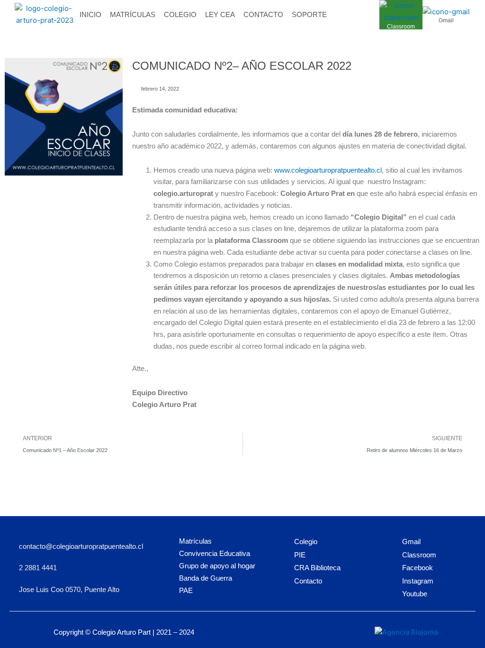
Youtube (414, 594)
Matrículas (132, 14)
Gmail (446, 20)
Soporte (309, 14)
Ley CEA (220, 14)
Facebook (417, 568)
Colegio (180, 14)
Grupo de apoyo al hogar (217, 566)
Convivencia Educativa (214, 553)
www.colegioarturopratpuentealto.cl (328, 170)
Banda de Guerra (205, 578)
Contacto (263, 14)
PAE (186, 590)
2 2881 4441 (38, 568)
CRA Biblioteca (317, 568)
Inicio (90, 14)
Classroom (401, 26)
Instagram (417, 581)
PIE (299, 555)
